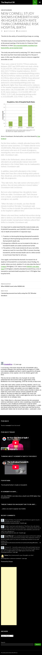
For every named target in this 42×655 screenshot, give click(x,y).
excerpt (8, 425)
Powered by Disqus (7, 561)
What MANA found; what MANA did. (13, 285)
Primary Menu (39, 2)
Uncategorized (6, 10)
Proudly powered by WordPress (9, 652)
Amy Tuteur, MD (10, 31)
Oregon (3, 266)
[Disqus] (21, 330)
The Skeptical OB (8, 2)
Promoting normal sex (6, 552)
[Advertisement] (9, 596)
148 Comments (22, 31)
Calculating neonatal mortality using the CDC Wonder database (18, 293)
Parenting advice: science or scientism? (11, 558)
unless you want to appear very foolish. (14, 509)
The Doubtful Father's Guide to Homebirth (14, 485)
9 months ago (23, 523)
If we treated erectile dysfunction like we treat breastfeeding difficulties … (20, 542)
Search (3, 642)
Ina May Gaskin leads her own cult (9, 532)
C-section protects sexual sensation (10, 523)
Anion (6, 555)
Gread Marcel (8, 536)
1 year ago (15, 552)
